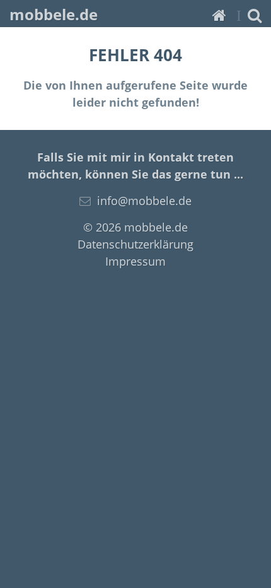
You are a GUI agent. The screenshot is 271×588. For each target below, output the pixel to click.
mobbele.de (53, 14)
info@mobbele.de (144, 200)
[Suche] (255, 14)
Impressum (135, 261)
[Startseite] (219, 14)
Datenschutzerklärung (135, 244)
